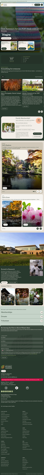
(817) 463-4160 (4, 377)
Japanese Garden (4, 431)
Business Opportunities (27, 467)
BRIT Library (3, 446)
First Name (3, 337)
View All (3, 191)
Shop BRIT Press (4, 450)
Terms (31, 353)
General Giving (25, 444)
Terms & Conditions (34, 473)
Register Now (22, 48)
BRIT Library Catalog (5, 447)
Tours (2, 422)
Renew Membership (5, 464)
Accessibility (3, 419)
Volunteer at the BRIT (5, 454)
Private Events (25, 417)
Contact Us (25, 469)
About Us (24, 459)
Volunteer (24, 447)
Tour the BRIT (4, 449)
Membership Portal (5, 462)
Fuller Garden (3, 436)
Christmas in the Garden (27, 424)
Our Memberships (37, 136)
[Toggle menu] (42, 5)
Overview (3, 413)
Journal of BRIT (4, 452)
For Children (25, 416)
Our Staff (24, 464)
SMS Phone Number (5, 348)
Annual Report (25, 462)
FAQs (2, 424)
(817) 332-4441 (4, 398)
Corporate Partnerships (27, 449)
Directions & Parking (5, 416)
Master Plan (25, 460)
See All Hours (13, 384)
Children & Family (26, 431)
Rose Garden (3, 432)
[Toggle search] (33, 5)
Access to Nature (4, 421)
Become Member (37, 133)
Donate (4, 48)
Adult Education (26, 432)
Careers (24, 465)
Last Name (3, 341)
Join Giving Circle (26, 446)
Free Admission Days (27, 419)
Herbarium (3, 444)
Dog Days (24, 421)
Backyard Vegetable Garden (6, 437)
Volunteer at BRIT (12, 282)
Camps (24, 436)
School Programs (26, 434)
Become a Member (5, 460)
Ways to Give (25, 442)
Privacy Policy (35, 353)
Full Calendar (25, 413)
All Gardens (3, 429)
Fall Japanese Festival (27, 422)
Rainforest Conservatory (6, 434)
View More (3, 228)
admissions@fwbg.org (12, 377)
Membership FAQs (4, 465)
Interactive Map (4, 417)
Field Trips (25, 437)
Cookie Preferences (40, 473)
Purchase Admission (6, 38)
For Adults (25, 414)
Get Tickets (37, 4)
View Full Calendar (38, 76)
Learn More (15, 38)
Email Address (4, 344)
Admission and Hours (5, 414)
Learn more (13, 402)
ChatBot (13, 406)
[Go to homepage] (4, 5)
